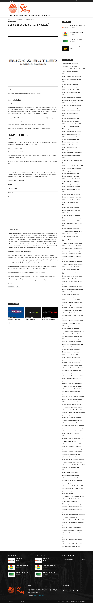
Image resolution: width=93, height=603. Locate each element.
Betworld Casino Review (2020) (73, 199)
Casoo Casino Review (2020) (72, 116)
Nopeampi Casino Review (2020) (73, 82)
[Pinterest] (24, 32)
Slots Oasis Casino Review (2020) (74, 76)
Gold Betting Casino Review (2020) (77, 68)
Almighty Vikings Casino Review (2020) (75, 100)
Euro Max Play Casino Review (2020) (76, 496)
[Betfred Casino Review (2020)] (16, 312)
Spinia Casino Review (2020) (73, 266)
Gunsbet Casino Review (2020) (73, 299)
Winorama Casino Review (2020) (73, 210)
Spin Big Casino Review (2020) (75, 373)
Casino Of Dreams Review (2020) (76, 367)
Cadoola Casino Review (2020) (75, 253)
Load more (73, 54)
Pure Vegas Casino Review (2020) (74, 404)
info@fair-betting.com (39, 595)
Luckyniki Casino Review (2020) (75, 248)
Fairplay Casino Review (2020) (75, 256)
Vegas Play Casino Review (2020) (75, 261)
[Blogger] (63, 590)
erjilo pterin (64, 243)
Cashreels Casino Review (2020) (73, 357)
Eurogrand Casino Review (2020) (75, 509)
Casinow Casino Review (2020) (73, 194)
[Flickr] (70, 590)
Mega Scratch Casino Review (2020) (74, 276)
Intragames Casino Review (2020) (74, 123)
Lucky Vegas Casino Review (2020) (74, 171)
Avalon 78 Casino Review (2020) (75, 336)
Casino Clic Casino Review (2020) (76, 315)
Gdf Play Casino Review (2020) (73, 328)
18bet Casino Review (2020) (74, 517)
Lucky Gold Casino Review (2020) (74, 131)
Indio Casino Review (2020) (74, 546)
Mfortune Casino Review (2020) (75, 365)
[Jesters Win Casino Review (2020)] (65, 48)
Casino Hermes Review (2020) (73, 139)
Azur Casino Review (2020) (74, 333)
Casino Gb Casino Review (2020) (75, 302)
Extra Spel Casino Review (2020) (75, 530)
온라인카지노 (64, 383)
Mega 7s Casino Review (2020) (75, 341)
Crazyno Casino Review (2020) (73, 326)
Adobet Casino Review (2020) (73, 472)
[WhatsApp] (27, 32)
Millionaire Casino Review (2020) (76, 320)
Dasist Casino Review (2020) (73, 126)
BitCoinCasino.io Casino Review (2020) (75, 218)
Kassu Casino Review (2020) (76, 32)
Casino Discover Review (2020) (73, 220)
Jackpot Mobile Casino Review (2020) (74, 223)
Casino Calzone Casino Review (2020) (76, 514)
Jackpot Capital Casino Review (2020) (77, 412)
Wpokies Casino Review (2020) (75, 381)
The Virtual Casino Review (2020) (74, 137)
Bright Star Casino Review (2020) (74, 168)
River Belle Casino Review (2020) (73, 163)
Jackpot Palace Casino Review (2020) (76, 425)
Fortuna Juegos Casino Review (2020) (76, 297)
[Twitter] (80, 1)
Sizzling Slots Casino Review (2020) (76, 522)
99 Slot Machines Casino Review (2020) (75, 344)
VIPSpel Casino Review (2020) (75, 370)
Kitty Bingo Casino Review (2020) (76, 375)
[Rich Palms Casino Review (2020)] (65, 27)
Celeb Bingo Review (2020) (72, 236)
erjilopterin (64, 231)
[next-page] (11, 323)
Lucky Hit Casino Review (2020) (73, 110)
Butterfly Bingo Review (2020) (73, 294)
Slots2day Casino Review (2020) (73, 184)
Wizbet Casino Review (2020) (73, 173)
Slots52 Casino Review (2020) (75, 527)
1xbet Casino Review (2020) (74, 323)
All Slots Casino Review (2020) (73, 74)
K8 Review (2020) (72, 441)
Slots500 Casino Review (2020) (73, 349)
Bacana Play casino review (72, 142)
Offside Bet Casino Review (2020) (76, 264)
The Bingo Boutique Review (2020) (76, 394)
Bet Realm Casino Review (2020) (73, 186)
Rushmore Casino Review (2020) (73, 189)
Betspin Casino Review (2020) (73, 269)
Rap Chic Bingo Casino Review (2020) (76, 396)
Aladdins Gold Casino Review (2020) (76, 498)
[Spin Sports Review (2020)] (65, 41)
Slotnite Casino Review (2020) (75, 383)
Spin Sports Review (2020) (76, 39)
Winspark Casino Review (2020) (71, 63)
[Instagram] (78, 1)
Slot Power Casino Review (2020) (73, 147)
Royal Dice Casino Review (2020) (73, 134)
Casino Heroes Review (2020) (73, 118)
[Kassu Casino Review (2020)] (65, 34)
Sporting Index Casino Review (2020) (74, 160)
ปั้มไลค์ (63, 74)
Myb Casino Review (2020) (74, 251)
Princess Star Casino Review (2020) (74, 436)
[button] (83, 15)
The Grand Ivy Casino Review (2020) (76, 307)
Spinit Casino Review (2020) (72, 226)
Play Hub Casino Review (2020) (73, 178)
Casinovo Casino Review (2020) (75, 388)
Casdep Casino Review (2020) (73, 176)
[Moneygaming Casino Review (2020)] (50, 312)
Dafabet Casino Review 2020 (73, 433)
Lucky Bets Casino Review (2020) (73, 129)
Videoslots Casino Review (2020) (75, 286)
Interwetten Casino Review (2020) (74, 228)
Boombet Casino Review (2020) (75, 310)
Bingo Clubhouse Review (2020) (73, 292)
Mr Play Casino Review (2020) (73, 89)
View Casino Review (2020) (74, 362)
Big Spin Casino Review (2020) (73, 181)
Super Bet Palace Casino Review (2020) (75, 205)
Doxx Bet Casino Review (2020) (75, 420)
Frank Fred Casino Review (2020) (76, 430)
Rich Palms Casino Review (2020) (77, 25)
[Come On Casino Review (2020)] (33, 312)
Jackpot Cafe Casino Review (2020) (76, 231)
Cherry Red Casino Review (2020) (74, 105)
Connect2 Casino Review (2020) (73, 92)
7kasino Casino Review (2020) (73, 157)
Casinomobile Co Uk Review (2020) (74, 378)
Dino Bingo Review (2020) (72, 233)
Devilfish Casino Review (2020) (75, 512)
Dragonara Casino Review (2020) (76, 305)
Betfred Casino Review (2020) (14, 319)
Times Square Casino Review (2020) (76, 422)
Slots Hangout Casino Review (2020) (74, 152)
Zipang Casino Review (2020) (75, 360)
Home (9, 19)
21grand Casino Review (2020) (73, 150)
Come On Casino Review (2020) (31, 319)
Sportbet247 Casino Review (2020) (74, 197)
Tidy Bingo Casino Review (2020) (75, 281)
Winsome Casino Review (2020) (75, 243)
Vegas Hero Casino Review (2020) (74, 245)
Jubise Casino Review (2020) (73, 192)
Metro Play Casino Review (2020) (76, 318)
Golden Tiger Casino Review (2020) (74, 95)
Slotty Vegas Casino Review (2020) (76, 312)
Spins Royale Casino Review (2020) (74, 417)
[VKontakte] (77, 590)
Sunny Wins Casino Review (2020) (76, 428)
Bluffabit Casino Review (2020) (75, 259)
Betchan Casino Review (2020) (75, 525)
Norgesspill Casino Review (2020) (74, 504)
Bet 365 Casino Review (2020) (73, 501)
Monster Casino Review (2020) (75, 386)
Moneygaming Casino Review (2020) (50, 319)
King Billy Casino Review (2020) (75, 347)
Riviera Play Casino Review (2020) (74, 339)
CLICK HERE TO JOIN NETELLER (16, 169)
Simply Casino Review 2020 (72, 354)
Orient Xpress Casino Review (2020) (74, 399)
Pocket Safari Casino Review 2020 (76, 284)
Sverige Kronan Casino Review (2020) (76, 331)
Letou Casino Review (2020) (72, 202)
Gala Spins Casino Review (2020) (76, 438)
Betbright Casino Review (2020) (75, 407)
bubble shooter (65, 68)
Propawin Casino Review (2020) (73, 108)
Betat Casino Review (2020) (72, 144)
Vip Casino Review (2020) (74, 415)
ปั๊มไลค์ (63, 79)
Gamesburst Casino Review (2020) (74, 102)
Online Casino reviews (15, 19)
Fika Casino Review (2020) (74, 391)
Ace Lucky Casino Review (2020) (73, 155)
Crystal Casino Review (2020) (73, 87)
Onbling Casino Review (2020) (73, 207)
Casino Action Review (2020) (73, 121)
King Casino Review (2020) (72, 113)
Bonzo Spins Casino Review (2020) (76, 488)
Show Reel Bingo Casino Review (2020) (75, 289)
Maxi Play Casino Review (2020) (75, 506)
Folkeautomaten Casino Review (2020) (75, 165)
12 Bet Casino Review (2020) (73, 470)
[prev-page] (9, 323)
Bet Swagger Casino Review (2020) (74, 278)
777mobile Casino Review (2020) (75, 537)
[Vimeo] (82, 1)
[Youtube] (84, 1)
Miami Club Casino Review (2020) (74, 79)
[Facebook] (76, 1)
